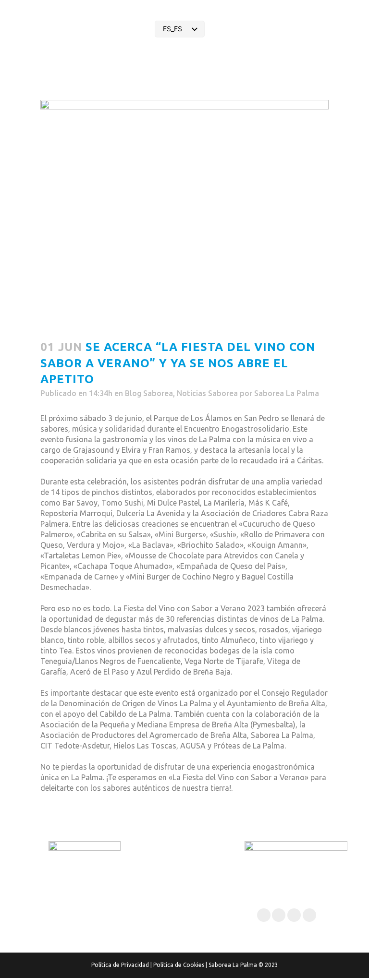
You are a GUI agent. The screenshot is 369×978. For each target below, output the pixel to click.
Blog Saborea (149, 393)
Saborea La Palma (286, 393)
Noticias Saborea (207, 393)
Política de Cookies (178, 965)
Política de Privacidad (120, 965)
